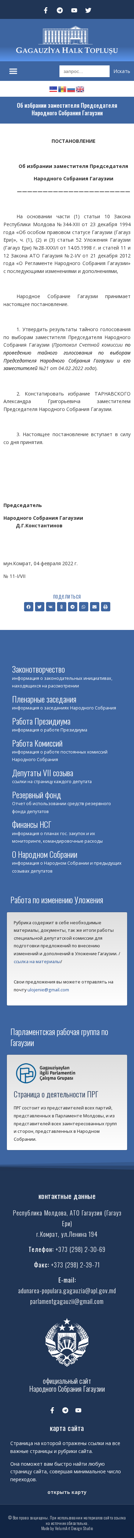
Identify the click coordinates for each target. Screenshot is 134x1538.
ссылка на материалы (37, 962)
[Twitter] (89, 10)
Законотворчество (38, 669)
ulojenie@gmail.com (48, 990)
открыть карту (67, 1492)
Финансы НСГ (31, 824)
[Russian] (71, 88)
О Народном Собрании (44, 854)
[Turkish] (53, 88)
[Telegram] (60, 10)
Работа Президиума (41, 721)
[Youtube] (74, 10)
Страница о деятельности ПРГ (56, 1094)
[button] (13, 71)
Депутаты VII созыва (42, 772)
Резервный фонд (36, 794)
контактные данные (67, 1195)
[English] (80, 88)
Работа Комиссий (37, 743)
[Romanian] (62, 88)
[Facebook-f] (46, 10)
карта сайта (67, 1427)
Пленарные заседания (44, 699)
